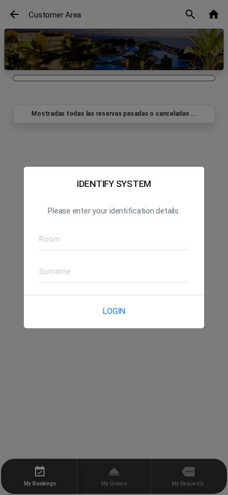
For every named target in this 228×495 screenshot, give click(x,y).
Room (47, 238)
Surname (51, 271)
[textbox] (114, 239)
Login (114, 311)
